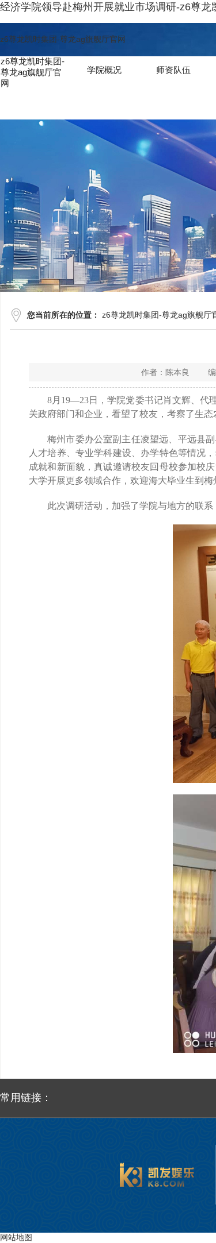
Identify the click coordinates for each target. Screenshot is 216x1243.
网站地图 (16, 1237)
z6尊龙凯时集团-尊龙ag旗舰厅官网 (63, 39)
